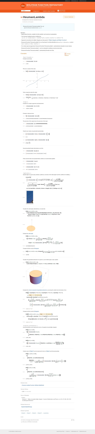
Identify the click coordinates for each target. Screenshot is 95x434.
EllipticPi (40, 413)
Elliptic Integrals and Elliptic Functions (57, 40)
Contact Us (68, 431)
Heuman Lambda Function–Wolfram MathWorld (33, 385)
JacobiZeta (45, 413)
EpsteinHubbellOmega (26, 406)
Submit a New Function (49, 11)
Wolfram (13, 431)
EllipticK (34, 413)
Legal (58, 431)
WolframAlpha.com (74, 0)
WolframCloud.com (83, 0)
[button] (47, 53)
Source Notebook (68, 17)
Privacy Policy (61, 431)
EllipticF (29, 413)
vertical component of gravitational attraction (37, 290)
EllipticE (23, 413)
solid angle (30, 233)
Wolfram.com (67, 0)
